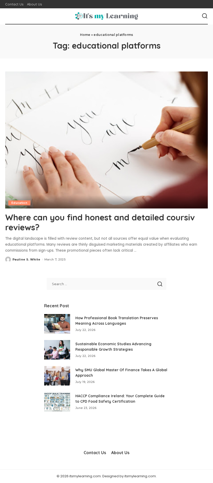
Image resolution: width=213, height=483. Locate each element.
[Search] (205, 16)
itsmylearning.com (140, 476)
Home (85, 35)
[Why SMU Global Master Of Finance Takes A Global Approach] (57, 376)
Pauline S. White (26, 259)
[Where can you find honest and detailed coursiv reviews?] (106, 139)
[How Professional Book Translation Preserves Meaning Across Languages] (57, 324)
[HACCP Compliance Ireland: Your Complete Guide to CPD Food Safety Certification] (57, 402)
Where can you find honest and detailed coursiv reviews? (100, 222)
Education (19, 203)
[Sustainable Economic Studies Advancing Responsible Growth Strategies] (57, 350)
